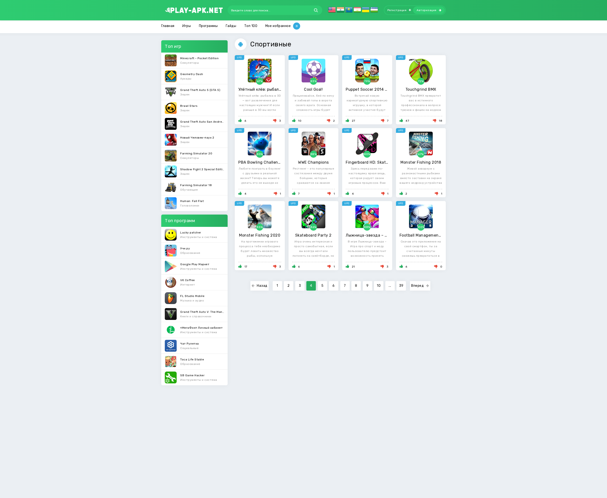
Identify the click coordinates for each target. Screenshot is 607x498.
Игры (186, 26)
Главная (168, 26)
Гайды (231, 26)
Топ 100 (251, 26)
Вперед (417, 286)
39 (401, 286)
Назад (262, 286)
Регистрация (397, 10)
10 (379, 286)
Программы (208, 26)
